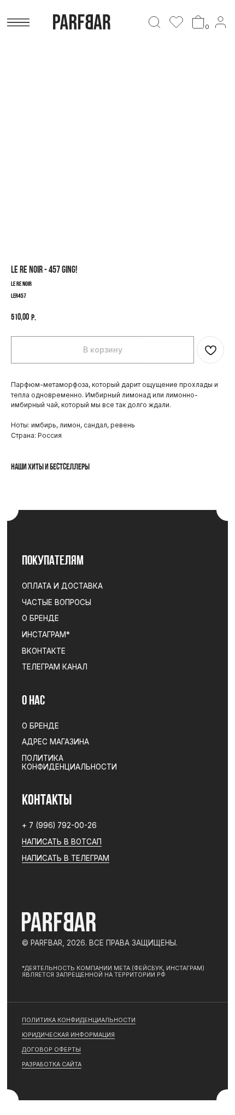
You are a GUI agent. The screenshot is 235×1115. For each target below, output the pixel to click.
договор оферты (51, 1049)
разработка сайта (51, 1064)
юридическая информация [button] (68, 1034)
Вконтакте (44, 651)
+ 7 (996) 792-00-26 (59, 825)
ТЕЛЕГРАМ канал (54, 666)
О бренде (40, 618)
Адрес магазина (55, 741)
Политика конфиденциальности (69, 762)
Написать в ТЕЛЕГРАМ (65, 858)
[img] (154, 22)
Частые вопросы (56, 602)
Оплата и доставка (62, 586)
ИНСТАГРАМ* (46, 634)
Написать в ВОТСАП (62, 841)
